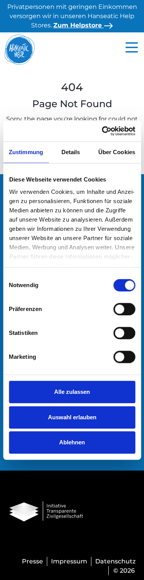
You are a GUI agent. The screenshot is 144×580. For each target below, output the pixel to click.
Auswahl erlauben (72, 417)
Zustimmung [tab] (26, 152)
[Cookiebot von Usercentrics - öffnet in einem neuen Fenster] (102, 131)
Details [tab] (70, 152)
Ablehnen (72, 442)
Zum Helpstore (78, 25)
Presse (32, 561)
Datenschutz (115, 561)
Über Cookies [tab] (116, 152)
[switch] (124, 309)
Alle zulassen (72, 391)
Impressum (69, 561)
